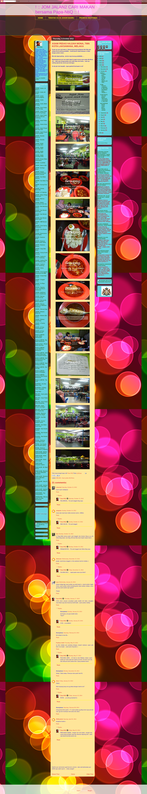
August (103, 115)
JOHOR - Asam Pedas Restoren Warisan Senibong (41, 117)
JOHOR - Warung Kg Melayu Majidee (40, 300)
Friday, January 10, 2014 (66, 681)
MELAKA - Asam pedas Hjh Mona (65, 478)
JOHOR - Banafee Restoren (39, 136)
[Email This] (53, 475)
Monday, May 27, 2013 (75, 655)
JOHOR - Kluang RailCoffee (39, 189)
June (102, 119)
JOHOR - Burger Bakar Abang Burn (41, 159)
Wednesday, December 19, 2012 (71, 558)
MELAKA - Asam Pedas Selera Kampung (41, 402)
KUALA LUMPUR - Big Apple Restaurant (41, 340)
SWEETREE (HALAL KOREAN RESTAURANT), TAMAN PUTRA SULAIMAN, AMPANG (104, 171)
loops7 (78, 790)
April (102, 123)
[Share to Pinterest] (59, 475)
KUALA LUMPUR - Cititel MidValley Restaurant (40, 349)
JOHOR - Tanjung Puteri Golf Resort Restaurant (40, 289)
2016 (100, 56)
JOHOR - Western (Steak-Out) (39, 320)
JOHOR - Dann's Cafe (40, 165)
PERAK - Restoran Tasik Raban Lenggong (41, 448)
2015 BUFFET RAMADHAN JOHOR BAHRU (104, 265)
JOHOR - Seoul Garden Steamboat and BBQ (41, 272)
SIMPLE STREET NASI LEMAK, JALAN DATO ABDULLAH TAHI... (103, 77)
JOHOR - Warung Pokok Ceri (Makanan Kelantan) (41, 305)
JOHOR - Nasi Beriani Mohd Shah (41, 218)
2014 (100, 60)
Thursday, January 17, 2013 (72, 598)
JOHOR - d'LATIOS (40, 162)
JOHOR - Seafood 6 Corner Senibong (40, 257)
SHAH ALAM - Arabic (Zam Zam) (40, 460)
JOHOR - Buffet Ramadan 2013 (39, 144)
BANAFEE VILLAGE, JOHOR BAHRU (102, 238)
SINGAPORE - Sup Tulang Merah (40, 493)
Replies (60, 495)
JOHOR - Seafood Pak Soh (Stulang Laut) (41, 261)
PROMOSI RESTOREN (88, 18)
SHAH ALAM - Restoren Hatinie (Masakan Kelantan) (41, 478)
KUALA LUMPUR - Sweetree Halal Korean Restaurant (41, 376)
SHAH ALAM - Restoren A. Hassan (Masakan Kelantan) (41, 472)
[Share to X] (56, 475)
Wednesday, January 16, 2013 (67, 582)
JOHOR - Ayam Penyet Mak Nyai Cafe (41, 129)
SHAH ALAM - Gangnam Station (40, 464)
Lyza (57, 582)
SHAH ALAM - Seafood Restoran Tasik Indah (41, 486)
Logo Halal (38, 391)
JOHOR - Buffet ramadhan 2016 (39, 156)
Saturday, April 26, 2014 (69, 719)
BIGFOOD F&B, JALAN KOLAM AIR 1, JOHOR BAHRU (103, 197)
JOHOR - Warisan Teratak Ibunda (39, 297)
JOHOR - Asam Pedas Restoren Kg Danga (41, 112)
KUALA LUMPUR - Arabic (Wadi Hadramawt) (40, 336)
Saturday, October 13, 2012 (69, 487)
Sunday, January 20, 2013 (75, 611)
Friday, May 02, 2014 (74, 730)
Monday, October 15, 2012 (66, 533)
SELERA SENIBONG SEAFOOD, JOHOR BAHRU (104, 224)
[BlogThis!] (54, 475)
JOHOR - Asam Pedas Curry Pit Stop (41, 108)
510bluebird (59, 719)
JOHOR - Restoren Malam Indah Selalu (40, 241)
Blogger (90, 790)
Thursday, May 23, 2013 (71, 642)
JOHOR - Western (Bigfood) (39, 312)
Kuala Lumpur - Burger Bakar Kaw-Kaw (41, 344)
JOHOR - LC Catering (40, 192)
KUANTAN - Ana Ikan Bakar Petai (40, 384)
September (104, 113)
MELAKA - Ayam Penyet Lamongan (40, 406)
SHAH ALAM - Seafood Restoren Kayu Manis (41, 490)
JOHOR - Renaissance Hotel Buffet (41, 234)
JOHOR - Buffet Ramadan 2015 (39, 152)
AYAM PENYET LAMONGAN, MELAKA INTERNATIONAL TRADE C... (104, 88)
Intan (57, 681)
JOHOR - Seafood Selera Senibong (40, 265)
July (102, 117)
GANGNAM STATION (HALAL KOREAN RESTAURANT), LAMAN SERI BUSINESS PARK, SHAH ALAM (103, 154)
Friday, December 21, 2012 (76, 570)
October (103, 71)
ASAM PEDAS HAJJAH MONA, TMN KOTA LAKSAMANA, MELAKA (104, 98)
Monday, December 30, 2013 (71, 671)
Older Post (90, 774)
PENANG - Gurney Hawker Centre (40, 421)
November (103, 69)
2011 (100, 132)
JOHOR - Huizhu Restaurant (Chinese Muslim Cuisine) (40, 173)
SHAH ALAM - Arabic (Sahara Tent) (40, 456)
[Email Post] (85, 473)
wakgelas (59, 510)
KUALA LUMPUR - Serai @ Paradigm (40, 371)
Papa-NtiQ (63, 498)
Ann (57, 533)
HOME (40, 18)
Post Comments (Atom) (76, 780)
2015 (100, 58)
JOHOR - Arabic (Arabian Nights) (39, 96)
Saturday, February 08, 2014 (71, 707)
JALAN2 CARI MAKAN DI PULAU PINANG (103, 184)
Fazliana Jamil (60, 642)
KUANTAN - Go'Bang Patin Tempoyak (40, 388)
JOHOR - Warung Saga (41, 309)
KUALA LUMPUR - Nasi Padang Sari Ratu (41, 364)
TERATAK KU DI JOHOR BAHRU (61, 18)
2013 (100, 62)
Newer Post (55, 774)
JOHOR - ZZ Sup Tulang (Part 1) (39, 328)
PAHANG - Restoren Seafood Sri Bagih (40, 414)
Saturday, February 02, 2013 (71, 632)
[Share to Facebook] (57, 475)
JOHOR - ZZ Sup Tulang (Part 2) (39, 331)
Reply (57, 492)
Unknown (59, 558)
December (103, 67)
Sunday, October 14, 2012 (69, 510)
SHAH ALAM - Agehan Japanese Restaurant (41, 452)
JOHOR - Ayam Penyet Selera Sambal (41, 132)
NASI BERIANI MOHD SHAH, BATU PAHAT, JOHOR (104, 107)
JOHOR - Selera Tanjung (39, 268)
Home (73, 774)
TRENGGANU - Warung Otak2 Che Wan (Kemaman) (41, 498)
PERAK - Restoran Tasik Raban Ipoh (40, 441)
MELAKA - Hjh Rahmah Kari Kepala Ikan (41, 410)
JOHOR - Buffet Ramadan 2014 (39, 148)
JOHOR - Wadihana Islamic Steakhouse (40, 293)
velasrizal (59, 487)
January (103, 130)
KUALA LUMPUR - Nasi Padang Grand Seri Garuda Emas (41, 359)
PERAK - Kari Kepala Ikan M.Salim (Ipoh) (40, 444)
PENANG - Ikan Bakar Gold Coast (41, 425)
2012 (100, 65)
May (102, 121)
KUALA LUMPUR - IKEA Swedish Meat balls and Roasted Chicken (41, 354)
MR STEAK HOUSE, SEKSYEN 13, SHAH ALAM (104, 211)
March (102, 125)
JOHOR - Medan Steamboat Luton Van (41, 203)
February (103, 128)
